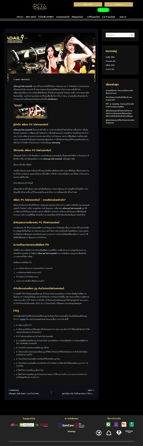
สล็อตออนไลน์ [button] (77, 17)
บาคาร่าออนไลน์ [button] (108, 17)
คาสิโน (108, 57)
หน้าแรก (20, 17)
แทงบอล (109, 61)
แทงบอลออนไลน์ (62, 17)
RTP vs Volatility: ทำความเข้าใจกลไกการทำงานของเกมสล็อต (120, 105)
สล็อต (108, 65)
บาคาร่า (108, 69)
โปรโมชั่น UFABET (46, 17)
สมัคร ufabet (31, 17)
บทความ (123, 17)
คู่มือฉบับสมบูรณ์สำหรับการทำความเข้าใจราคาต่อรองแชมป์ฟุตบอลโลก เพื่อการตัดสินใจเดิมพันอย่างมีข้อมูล (119, 113)
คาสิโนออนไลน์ (93, 17)
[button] (78, 17)
